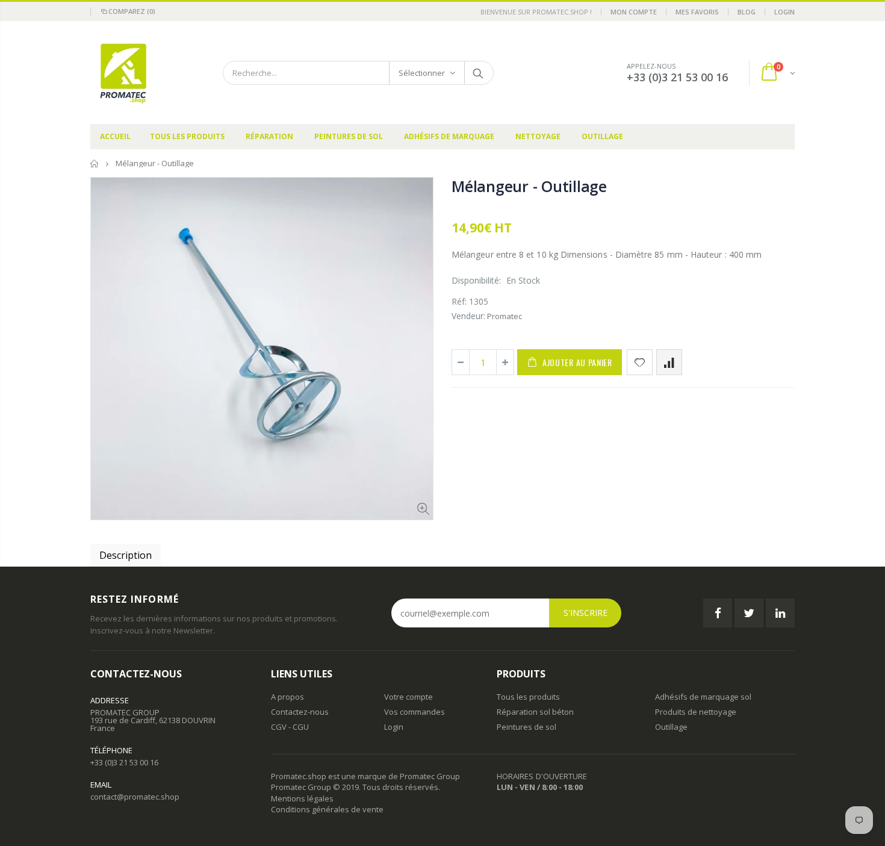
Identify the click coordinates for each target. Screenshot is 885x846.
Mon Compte (633, 11)
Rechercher (478, 72)
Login (784, 11)
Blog (747, 11)
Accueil (94, 163)
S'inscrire (585, 612)
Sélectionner (422, 72)
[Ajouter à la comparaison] (669, 362)
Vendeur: (468, 316)
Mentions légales (302, 798)
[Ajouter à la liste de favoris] (640, 362)
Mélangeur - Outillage (529, 186)
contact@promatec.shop (134, 796)
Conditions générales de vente (327, 809)
